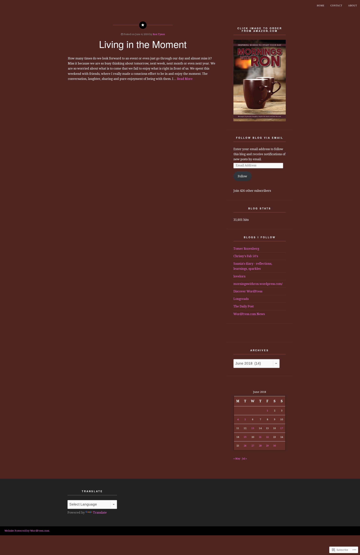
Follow (242, 176)
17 (281, 428)
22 (267, 437)
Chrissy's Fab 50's (245, 256)
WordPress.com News (249, 314)
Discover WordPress (247, 291)
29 (267, 445)
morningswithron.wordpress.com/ (258, 284)
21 (260, 437)
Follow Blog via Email (259, 137)
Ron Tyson (159, 34)
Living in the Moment (143, 44)
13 (252, 428)
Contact (336, 5)
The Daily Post (243, 306)
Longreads (241, 299)
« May (236, 458)
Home (320, 5)
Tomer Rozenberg (246, 248)
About (352, 5)
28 (260, 445)
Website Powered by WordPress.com (26, 530)
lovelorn (239, 276)
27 (252, 445)
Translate (100, 512)
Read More (185, 79)
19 (245, 437)
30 (274, 445)
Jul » (244, 458)
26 (245, 445)
